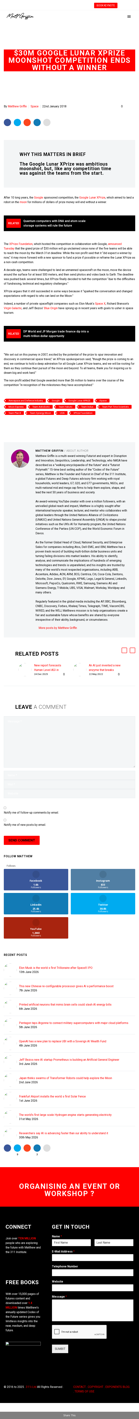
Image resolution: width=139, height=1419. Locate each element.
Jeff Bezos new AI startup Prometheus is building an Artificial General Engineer (69, 1059)
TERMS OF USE (84, 1391)
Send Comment (21, 840)
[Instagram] (52, 5)
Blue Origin (51, 308)
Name (57, 1236)
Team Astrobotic (41, 406)
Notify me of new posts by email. (25, 825)
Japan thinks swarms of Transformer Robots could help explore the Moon (65, 1078)
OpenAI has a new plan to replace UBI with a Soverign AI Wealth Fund (62, 1041)
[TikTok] (79, 5)
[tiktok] (32, 1260)
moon (23, 202)
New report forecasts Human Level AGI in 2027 (47, 670)
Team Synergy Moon (40, 413)
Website (57, 1281)
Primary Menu (129, 16)
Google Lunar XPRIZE (79, 400)
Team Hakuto (65, 406)
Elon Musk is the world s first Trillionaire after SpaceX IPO (55, 968)
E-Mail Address (63, 1251)
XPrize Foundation (21, 244)
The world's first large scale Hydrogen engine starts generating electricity (65, 1115)
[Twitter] (47, 5)
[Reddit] (33, 423)
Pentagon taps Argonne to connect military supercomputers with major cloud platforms (73, 1023)
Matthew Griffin (17, 106)
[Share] (68, 5)
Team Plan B (15, 413)
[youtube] (16, 1266)
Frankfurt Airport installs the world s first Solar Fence (52, 1096)
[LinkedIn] (41, 5)
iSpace (103, 400)
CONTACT (79, 1387)
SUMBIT (60, 1349)
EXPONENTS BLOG (117, 1387)
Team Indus (87, 406)
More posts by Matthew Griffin (58, 628)
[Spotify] (74, 5)
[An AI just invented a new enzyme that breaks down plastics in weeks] (81, 670)
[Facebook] (36, 5)
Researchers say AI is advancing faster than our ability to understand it (63, 1133)
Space (35, 106)
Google (38, 197)
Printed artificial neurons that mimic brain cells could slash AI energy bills (65, 1004)
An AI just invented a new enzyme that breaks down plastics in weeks (105, 670)
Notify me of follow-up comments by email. (31, 812)
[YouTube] (63, 5)
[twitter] (8, 1266)
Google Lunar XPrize (92, 197)
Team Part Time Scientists (115, 406)
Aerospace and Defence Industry (26, 400)
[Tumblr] (22, 423)
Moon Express (16, 406)
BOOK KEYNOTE (106, 5)
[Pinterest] (17, 423)
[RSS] (58, 5)
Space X (100, 303)
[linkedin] (24, 1260)
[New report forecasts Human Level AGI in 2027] (26, 670)
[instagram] (16, 1260)
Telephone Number (65, 1266)
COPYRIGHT (95, 1387)
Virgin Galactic (13, 308)
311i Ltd (31, 1387)
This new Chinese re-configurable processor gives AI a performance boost (66, 986)
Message (59, 1296)
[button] (124, 650)
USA (62, 413)
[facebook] (8, 1260)
